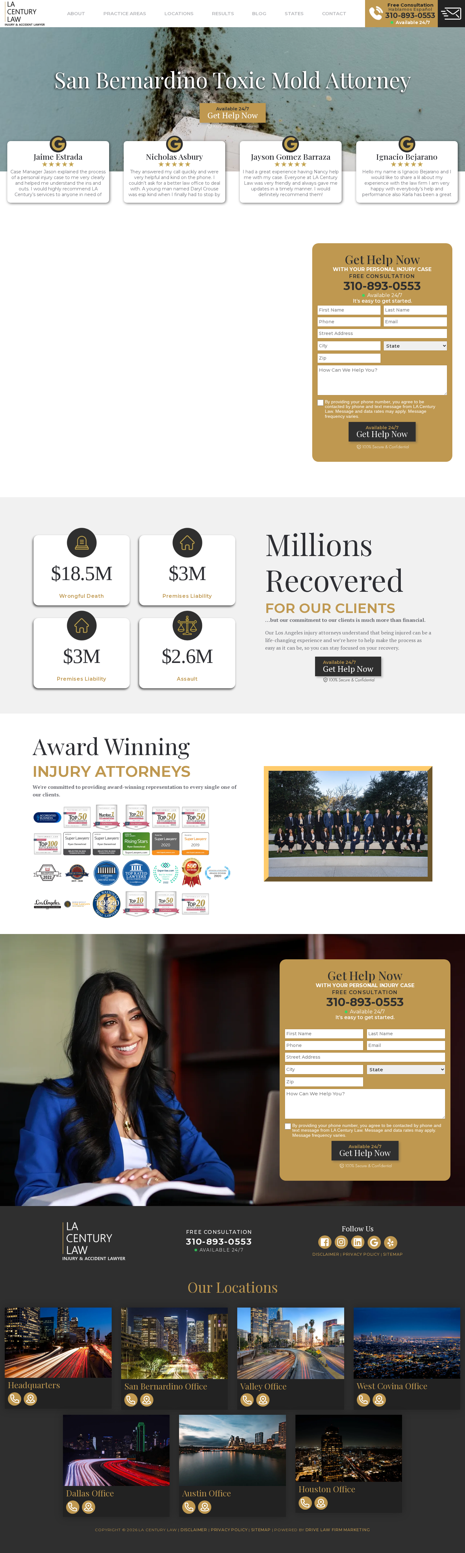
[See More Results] (81, 570)
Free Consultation (219, 1232)
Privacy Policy (361, 1254)
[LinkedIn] (357, 1242)
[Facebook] (325, 1242)
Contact (334, 13)
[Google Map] (30, 1399)
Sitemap (393, 1254)
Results (223, 13)
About (76, 13)
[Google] (374, 1242)
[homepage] (21, 13)
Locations (179, 13)
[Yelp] (390, 1242)
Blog (259, 13)
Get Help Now (233, 113)
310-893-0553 (382, 286)
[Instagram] (341, 1242)
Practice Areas (124, 13)
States (294, 13)
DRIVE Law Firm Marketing (338, 1529)
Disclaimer (326, 1254)
